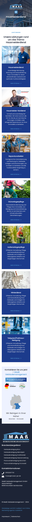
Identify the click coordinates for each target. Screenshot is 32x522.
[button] (16, 12)
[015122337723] (3, 473)
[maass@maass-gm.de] (3, 476)
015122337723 (9, 472)
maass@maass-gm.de (13, 476)
